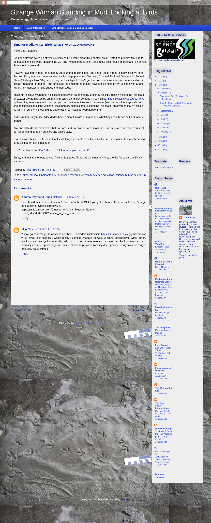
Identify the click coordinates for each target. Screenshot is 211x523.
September (166, 111)
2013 (160, 145)
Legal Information (36, 28)
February (165, 127)
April (163, 119)
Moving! (158, 333)
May (163, 115)
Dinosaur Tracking (160, 475)
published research (69, 175)
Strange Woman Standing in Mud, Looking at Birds (84, 12)
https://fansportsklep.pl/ (114, 234)
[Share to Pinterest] (78, 170)
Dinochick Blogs (163, 428)
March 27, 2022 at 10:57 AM (44, 229)
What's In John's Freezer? (163, 263)
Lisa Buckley (189, 217)
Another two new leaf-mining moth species (162, 193)
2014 (160, 141)
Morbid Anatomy (163, 279)
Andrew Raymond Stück (36, 197)
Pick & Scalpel (162, 451)
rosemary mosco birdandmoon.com (163, 211)
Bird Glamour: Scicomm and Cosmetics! (72, 28)
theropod (28, 179)
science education (103, 175)
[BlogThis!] (68, 170)
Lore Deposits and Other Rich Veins (163, 348)
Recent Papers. (162, 267)
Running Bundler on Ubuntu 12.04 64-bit (163, 414)
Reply (24, 218)
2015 (160, 137)
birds (26, 175)
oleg (24, 229)
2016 (160, 85)
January (165, 132)
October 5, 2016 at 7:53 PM (69, 197)
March (164, 123)
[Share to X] (71, 170)
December (166, 88)
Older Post (138, 310)
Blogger (125, 499)
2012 (160, 149)
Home (17, 28)
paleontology (48, 175)
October (165, 93)
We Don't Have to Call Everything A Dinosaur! (61, 150)
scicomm (86, 175)
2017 (160, 80)
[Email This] (65, 170)
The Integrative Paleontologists (163, 328)
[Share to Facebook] (74, 170)
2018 (160, 76)
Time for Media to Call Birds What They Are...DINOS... (176, 104)
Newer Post (22, 310)
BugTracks (160, 188)
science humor (124, 175)
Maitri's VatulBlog (160, 242)
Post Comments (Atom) (88, 322)
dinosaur (35, 175)
